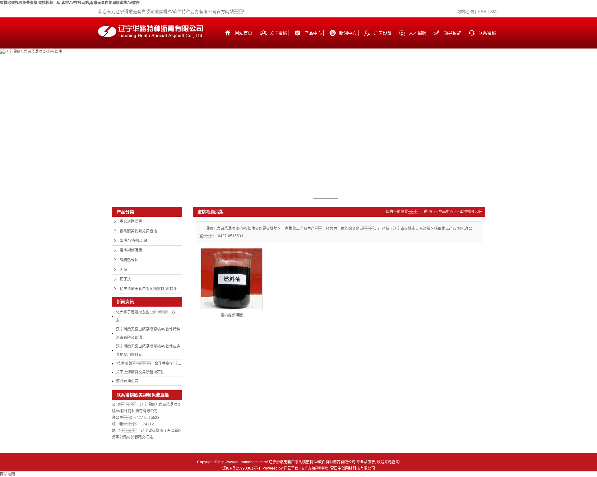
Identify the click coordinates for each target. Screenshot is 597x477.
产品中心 (313, 32)
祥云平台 (291, 468)
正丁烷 (125, 279)
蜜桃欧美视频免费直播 (138, 231)
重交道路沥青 (131, 221)
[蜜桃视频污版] (232, 279)
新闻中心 (348, 32)
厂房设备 (382, 32)
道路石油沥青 (127, 381)
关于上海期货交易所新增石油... (141, 372)
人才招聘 (417, 32)
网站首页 (243, 32)
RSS (482, 11)
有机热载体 (129, 260)
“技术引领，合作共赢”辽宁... (148, 363)
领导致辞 (452, 32)
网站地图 (465, 11)
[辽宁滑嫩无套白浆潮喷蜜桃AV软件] (31, 51)
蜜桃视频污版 (131, 250)
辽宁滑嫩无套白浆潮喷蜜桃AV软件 (148, 289)
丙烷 (123, 269)
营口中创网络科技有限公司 (352, 468)
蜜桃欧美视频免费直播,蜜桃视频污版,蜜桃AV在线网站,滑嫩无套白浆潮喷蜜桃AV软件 (70, 3)
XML (494, 11)
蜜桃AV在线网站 (133, 240)
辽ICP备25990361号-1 (241, 468)
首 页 (428, 212)
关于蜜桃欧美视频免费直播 (278, 39)
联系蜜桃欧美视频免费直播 (487, 39)
